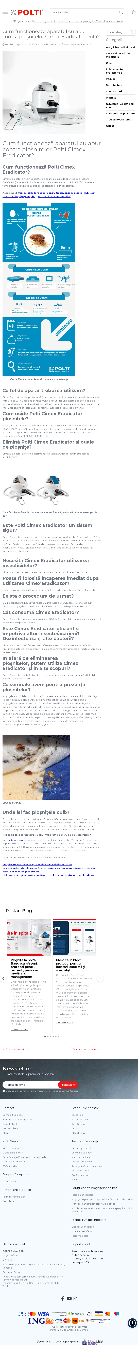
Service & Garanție (13, 1114)
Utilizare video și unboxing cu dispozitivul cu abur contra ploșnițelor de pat (49, 875)
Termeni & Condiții (85, 1141)
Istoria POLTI (9, 1181)
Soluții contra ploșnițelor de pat (94, 1188)
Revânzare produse (17, 1189)
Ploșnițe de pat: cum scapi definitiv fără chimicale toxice (37, 864)
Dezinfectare (114, 85)
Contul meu (9, 1201)
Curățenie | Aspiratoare (120, 113)
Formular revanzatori (14, 1196)
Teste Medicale (80, 1235)
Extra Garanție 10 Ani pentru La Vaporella (24, 1157)
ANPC (75, 1179)
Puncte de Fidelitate (14, 1161)
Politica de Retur (81, 1170)
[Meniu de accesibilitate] (132, 1323)
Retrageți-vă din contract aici (87, 1166)
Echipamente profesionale (114, 71)
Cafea (109, 63)
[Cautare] (121, 12)
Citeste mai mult (19, 1029)
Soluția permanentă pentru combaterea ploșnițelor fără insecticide (102, 1210)
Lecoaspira (77, 1114)
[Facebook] (63, 1299)
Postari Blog (19, 910)
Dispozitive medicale (83, 1226)
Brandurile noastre (85, 1108)
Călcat (110, 125)
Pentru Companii (12, 1148)
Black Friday (78, 1133)
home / (9, 21)
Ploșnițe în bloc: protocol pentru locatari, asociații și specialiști (70, 965)
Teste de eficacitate (82, 1194)
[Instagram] (75, 1299)
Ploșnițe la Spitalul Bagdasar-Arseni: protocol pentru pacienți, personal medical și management (25, 968)
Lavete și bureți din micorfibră (118, 55)
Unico (75, 1128)
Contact (8, 1108)
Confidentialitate (81, 1175)
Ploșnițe (68, 44)
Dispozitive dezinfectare (89, 1219)
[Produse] (5, 12)
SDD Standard (11, 1166)
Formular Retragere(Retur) (17, 1119)
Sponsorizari (114, 91)
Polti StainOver (80, 1119)
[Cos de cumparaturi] (133, 12)
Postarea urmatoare (85, 1049)
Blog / (17, 21)
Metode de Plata (81, 1157)
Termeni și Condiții (81, 1148)
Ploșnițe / (27, 21)
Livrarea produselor (82, 1161)
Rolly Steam (78, 1124)
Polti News (10, 1141)
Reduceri (111, 78)
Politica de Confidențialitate (64, 1091)
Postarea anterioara (17, 1049)
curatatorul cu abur (17, 840)
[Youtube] (69, 1299)
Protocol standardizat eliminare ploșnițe (93, 1203)
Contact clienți (11, 1128)
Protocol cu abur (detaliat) (54, 196)
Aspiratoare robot (120, 119)
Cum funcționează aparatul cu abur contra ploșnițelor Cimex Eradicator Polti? (78, 21)
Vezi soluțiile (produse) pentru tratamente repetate (50, 192)
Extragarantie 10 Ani (13, 1152)
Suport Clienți (10, 1124)
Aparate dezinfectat (82, 1231)
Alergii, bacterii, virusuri (120, 47)
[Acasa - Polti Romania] (27, 12)
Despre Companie (16, 1174)
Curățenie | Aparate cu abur (120, 105)
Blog (5, 1133)
